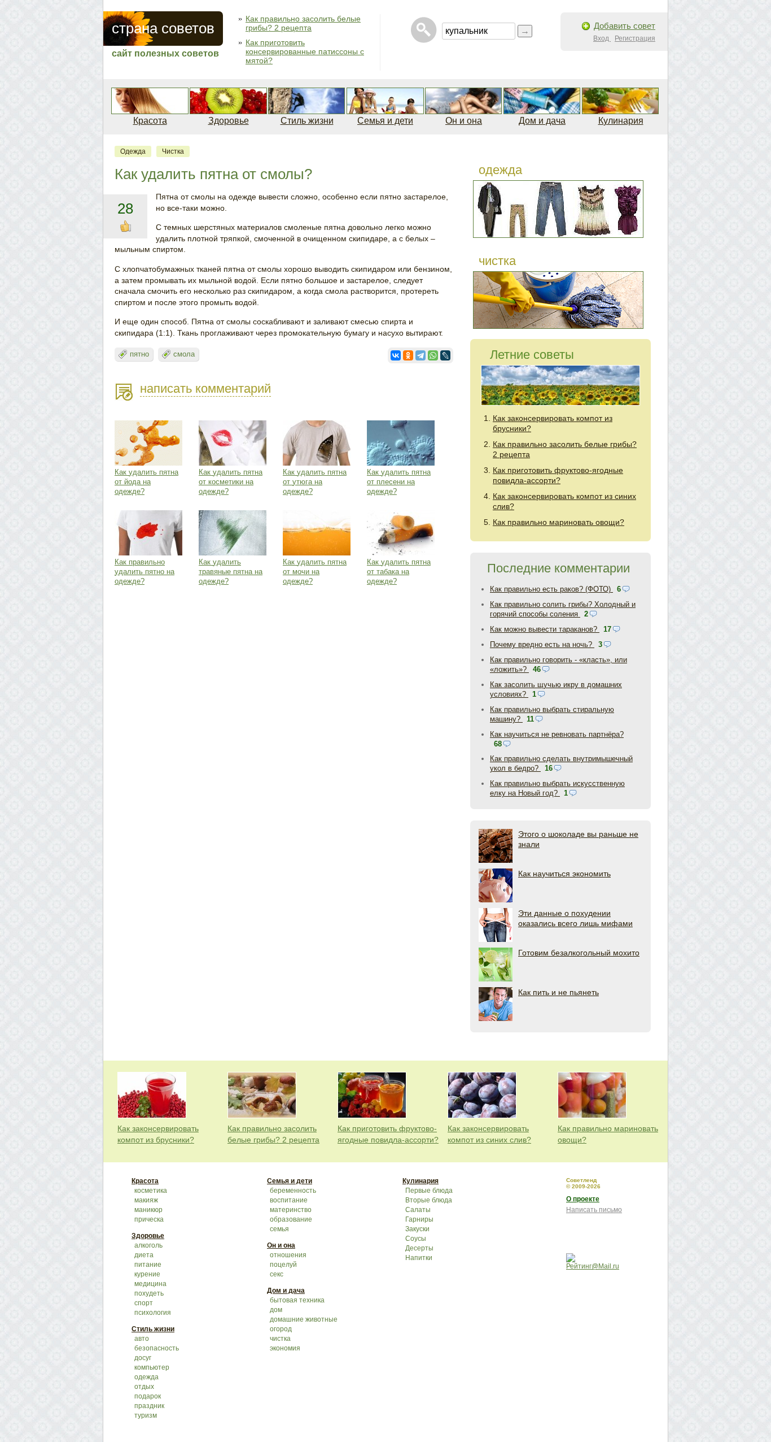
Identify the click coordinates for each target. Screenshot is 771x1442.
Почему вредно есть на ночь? (542, 644)
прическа (149, 1219)
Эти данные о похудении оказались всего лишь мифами (575, 918)
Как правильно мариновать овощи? (558, 522)
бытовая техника (297, 1300)
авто (141, 1339)
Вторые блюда (428, 1200)
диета (144, 1255)
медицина (150, 1284)
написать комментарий (205, 388)
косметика (150, 1191)
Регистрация (635, 38)
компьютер (151, 1367)
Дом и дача (542, 120)
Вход (602, 38)
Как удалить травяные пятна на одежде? (230, 571)
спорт (143, 1303)
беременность (293, 1191)
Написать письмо (594, 1210)
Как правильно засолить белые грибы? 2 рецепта (303, 23)
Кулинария (620, 120)
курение (147, 1274)
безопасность (156, 1348)
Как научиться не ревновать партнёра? (557, 734)
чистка (173, 151)
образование (291, 1219)
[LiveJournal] (445, 355)
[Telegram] (420, 355)
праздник (149, 1406)
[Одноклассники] (408, 355)
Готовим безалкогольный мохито (578, 952)
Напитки (418, 1258)
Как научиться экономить (564, 873)
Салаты (418, 1210)
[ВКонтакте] (396, 355)
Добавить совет (624, 26)
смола (184, 354)
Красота (150, 120)
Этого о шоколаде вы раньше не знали (578, 839)
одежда (133, 151)
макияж (146, 1200)
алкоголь (148, 1245)
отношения (288, 1255)
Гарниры (419, 1219)
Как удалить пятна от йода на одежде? (146, 482)
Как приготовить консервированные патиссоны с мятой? (305, 51)
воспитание (289, 1200)
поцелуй (283, 1265)
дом (276, 1310)
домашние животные (304, 1319)
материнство (291, 1210)
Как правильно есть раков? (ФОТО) (551, 589)
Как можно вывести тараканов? (544, 629)
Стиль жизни (307, 120)
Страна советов (163, 28)
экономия (285, 1348)
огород (281, 1329)
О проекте (582, 1199)
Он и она (463, 120)
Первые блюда (429, 1191)
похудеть (149, 1293)
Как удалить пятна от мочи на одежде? (315, 571)
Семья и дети (385, 120)
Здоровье (228, 120)
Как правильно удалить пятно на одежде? (144, 571)
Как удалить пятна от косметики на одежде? (230, 482)
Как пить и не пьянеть (558, 992)
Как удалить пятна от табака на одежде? (399, 571)
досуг (142, 1358)
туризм (145, 1415)
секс (276, 1274)
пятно (139, 354)
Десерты (419, 1248)
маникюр (148, 1210)
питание (147, 1265)
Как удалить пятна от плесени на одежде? (399, 482)
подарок (147, 1396)
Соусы (415, 1239)
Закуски (417, 1229)
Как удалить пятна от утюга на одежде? (315, 482)
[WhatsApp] (433, 355)
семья (279, 1229)
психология (152, 1313)
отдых (144, 1387)
